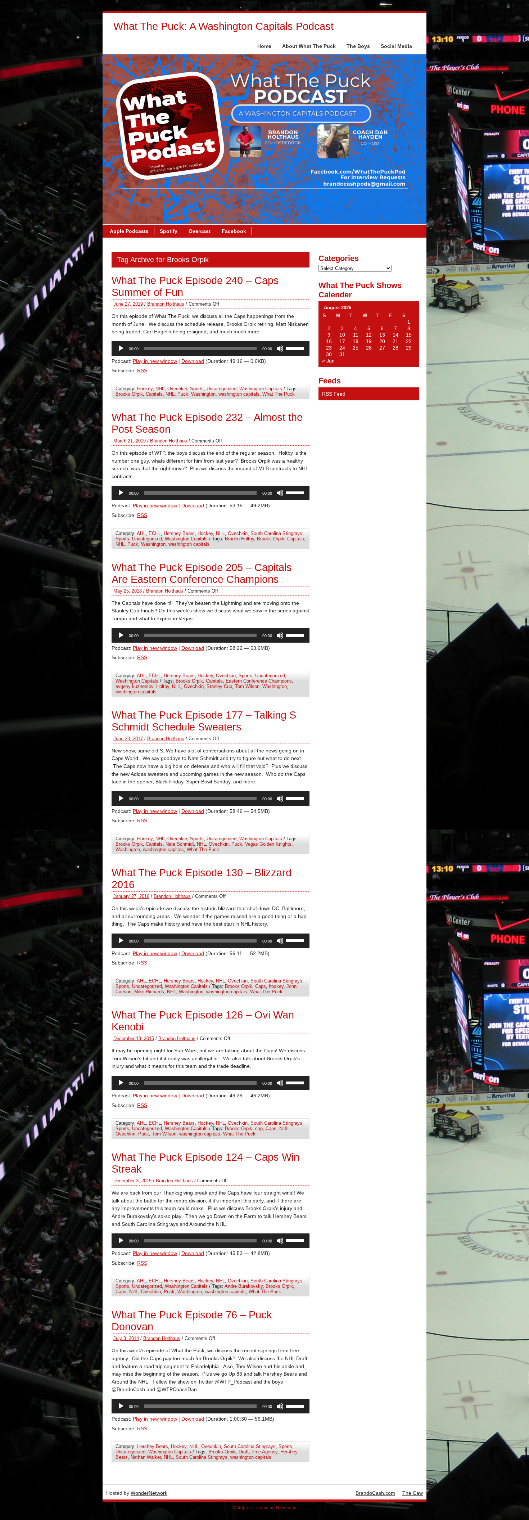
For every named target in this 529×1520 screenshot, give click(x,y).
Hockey (145, 388)
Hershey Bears (179, 533)
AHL (141, 533)
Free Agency (264, 1451)
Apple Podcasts (129, 231)
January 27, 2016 (131, 896)
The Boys (358, 46)
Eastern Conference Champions (259, 681)
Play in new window (155, 361)
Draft (244, 1451)
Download (192, 361)
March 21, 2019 (129, 441)
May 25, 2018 (127, 591)
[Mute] (280, 348)
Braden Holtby (239, 538)
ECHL (155, 533)
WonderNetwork (149, 1493)
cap (259, 1128)
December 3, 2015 (132, 1180)
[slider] (296, 347)
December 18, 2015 (133, 1038)
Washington (203, 394)
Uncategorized (221, 388)
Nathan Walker (146, 1457)
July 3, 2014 (126, 1338)
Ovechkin (177, 388)
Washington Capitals (260, 388)
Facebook (234, 231)
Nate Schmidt (180, 844)
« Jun (328, 361)
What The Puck (278, 394)
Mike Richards (149, 991)
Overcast (200, 231)
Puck (182, 394)
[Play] (121, 348)
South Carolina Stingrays (276, 533)
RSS (142, 370)
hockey (276, 986)
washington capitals (238, 394)
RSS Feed (333, 394)
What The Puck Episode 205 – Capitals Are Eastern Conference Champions (202, 573)
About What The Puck (309, 46)
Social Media (396, 46)
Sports (197, 388)
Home (264, 46)
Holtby (162, 686)
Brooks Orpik (129, 394)
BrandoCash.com (375, 1493)
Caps (260, 986)
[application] (210, 348)
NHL (159, 388)
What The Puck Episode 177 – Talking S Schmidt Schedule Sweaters (204, 721)
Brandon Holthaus (165, 304)
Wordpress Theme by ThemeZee (264, 1508)
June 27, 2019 (128, 304)
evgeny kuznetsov (134, 686)
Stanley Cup (219, 686)
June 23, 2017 (128, 738)
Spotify (168, 231)
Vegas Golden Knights (268, 844)
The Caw (412, 1493)
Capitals (154, 394)
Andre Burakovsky (244, 1286)
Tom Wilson (247, 686)
